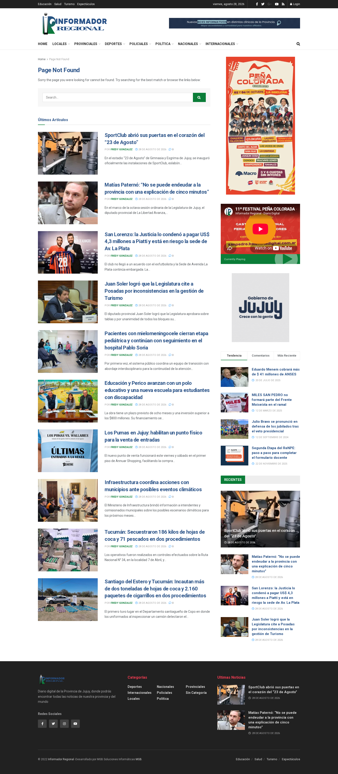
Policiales (138, 44)
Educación (45, 4)
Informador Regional (61, 759)
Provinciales (85, 44)
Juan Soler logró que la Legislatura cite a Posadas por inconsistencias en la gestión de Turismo (154, 291)
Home (42, 44)
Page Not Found (59, 59)
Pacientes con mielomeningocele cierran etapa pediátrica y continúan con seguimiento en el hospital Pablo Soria (156, 341)
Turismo (69, 4)
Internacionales (220, 44)
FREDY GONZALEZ (122, 149)
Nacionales (188, 44)
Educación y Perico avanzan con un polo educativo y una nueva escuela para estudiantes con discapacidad (157, 390)
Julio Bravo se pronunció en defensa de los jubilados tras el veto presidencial (275, 426)
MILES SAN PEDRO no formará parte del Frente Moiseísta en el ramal (272, 400)
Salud (57, 4)
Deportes (113, 44)
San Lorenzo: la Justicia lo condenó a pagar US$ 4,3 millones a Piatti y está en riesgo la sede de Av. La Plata (157, 242)
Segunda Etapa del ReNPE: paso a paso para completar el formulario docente (274, 453)
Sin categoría (196, 693)
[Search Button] (199, 97)
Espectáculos (86, 4)
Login (296, 4)
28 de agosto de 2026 (152, 149)
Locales (59, 44)
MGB (139, 759)
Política (162, 44)
